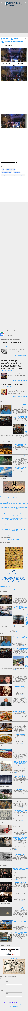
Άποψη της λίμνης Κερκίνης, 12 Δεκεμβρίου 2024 (20, 468)
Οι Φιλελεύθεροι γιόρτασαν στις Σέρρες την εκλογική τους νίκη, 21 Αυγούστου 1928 (14, 524)
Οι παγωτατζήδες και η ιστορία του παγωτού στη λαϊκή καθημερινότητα (20, 838)
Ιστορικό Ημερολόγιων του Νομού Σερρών (9, 535)
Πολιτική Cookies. (14, 1006)
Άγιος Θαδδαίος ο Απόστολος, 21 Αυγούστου (14, 581)
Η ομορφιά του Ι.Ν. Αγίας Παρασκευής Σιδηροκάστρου (20, 456)
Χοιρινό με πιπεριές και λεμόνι (20, 711)
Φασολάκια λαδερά (20, 734)
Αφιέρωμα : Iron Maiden (20, 882)
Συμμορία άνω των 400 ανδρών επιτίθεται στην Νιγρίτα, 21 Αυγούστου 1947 (14, 530)
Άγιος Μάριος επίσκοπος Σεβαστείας (12, 384)
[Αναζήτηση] (26, 3)
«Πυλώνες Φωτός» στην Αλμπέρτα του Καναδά (20, 776)
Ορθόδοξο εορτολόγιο (5, 586)
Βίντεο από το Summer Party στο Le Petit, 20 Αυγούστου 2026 (20, 417)
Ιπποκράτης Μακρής (20, 686)
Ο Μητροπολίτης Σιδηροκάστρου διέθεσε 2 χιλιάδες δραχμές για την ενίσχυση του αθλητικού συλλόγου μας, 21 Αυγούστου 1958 (14, 503)
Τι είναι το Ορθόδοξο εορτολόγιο (7, 587)
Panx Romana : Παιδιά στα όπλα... (20, 892)
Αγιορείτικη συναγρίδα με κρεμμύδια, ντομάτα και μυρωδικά (20, 723)
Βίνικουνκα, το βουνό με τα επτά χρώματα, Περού (20, 749)
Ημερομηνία (11, 539)
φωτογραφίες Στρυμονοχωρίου (17, 175)
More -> (22, 413)
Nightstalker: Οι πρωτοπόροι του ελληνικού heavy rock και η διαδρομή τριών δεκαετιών (20, 869)
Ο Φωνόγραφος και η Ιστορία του (20, 825)
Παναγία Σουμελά (20, 789)
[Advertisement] (14, 21)
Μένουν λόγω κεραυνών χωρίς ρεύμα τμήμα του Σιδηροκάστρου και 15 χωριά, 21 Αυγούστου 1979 (14, 497)
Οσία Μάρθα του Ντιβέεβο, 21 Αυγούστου (14, 573)
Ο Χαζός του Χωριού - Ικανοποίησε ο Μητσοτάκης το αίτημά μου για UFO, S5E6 (20, 908)
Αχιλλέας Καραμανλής (20, 697)
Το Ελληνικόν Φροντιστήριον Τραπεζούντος (20, 811)
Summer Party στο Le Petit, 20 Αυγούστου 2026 (26, 428)
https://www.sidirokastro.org (14, 1004)
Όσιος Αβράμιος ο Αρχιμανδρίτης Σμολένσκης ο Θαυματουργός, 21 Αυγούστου (14, 575)
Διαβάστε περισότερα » (19, 356)
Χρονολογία (17, 539)
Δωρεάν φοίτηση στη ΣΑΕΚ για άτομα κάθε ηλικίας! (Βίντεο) (20, 405)
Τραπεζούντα (20, 799)
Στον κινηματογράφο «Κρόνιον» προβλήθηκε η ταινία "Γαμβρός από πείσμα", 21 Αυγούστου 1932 (14, 519)
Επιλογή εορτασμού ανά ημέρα (14, 589)
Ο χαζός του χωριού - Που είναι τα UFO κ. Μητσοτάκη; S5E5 (20, 921)
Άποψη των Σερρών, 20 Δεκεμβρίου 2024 (20, 445)
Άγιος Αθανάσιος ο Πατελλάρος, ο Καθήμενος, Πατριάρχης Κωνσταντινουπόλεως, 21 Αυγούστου (14, 578)
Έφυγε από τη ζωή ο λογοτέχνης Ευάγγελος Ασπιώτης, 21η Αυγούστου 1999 (14, 508)
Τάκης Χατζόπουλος (20, 675)
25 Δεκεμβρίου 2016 (10, 169)
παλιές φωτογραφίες (6, 172)
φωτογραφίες (5, 175)
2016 (3, 169)
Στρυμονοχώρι (16, 172)
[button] (26, 39)
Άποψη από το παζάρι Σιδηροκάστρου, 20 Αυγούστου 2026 (20, 607)
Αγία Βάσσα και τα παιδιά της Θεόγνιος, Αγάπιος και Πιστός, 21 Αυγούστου (14, 580)
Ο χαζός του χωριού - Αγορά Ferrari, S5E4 (20, 933)
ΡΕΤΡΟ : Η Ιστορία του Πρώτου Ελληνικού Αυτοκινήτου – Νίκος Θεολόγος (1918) (20, 853)
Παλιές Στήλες (14, 958)
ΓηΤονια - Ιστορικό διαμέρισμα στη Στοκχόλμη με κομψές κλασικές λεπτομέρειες (20, 762)
